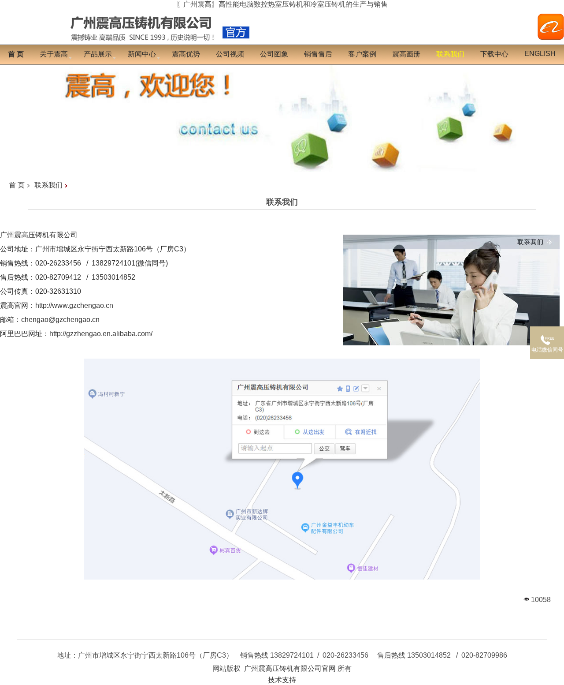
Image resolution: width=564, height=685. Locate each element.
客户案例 (362, 54)
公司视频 (230, 54)
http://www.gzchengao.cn (74, 305)
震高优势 (186, 54)
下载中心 (494, 54)
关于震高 (54, 54)
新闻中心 (142, 54)
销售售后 (318, 54)
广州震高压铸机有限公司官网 (290, 668)
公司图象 (274, 54)
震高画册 (406, 54)
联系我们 (48, 185)
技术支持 (282, 680)
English (540, 53)
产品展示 (98, 54)
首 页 (17, 185)
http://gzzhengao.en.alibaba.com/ (100, 333)
